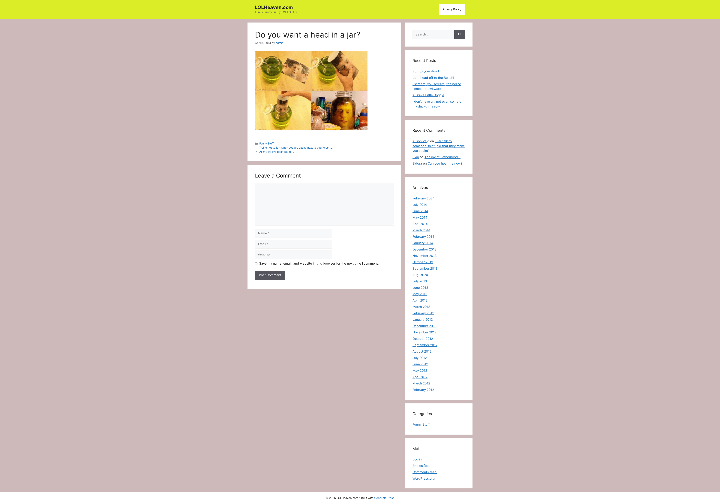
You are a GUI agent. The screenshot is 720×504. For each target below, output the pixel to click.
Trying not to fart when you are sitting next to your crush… (296, 147)
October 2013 (422, 262)
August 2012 (421, 351)
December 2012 (424, 326)
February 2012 (423, 390)
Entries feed (421, 466)
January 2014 (422, 243)
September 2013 (425, 268)
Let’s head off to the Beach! (433, 78)
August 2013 (422, 275)
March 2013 (421, 307)
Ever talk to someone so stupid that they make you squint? (438, 146)
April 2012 (420, 377)
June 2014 (420, 211)
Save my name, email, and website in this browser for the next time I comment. (319, 263)
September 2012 (424, 345)
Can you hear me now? (445, 163)
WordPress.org (423, 478)
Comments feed (424, 472)
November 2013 (424, 256)
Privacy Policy (452, 9)
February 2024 (423, 198)
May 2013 (419, 294)
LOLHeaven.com (274, 7)
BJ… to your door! (425, 71)
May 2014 (419, 217)
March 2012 (421, 383)
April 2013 (420, 300)
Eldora (417, 163)
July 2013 (419, 281)
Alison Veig (420, 141)
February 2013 (423, 313)
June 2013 (420, 288)
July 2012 (419, 358)
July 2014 (419, 205)
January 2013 (422, 319)
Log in (417, 459)
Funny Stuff (266, 143)
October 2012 (422, 339)
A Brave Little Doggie (428, 95)
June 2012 (420, 364)
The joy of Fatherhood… (442, 157)
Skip (415, 157)
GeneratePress (384, 498)
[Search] (459, 34)
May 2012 (419, 370)
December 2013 (424, 249)
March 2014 (421, 230)
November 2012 (424, 332)
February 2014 (423, 236)
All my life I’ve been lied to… (276, 151)
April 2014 (420, 224)
